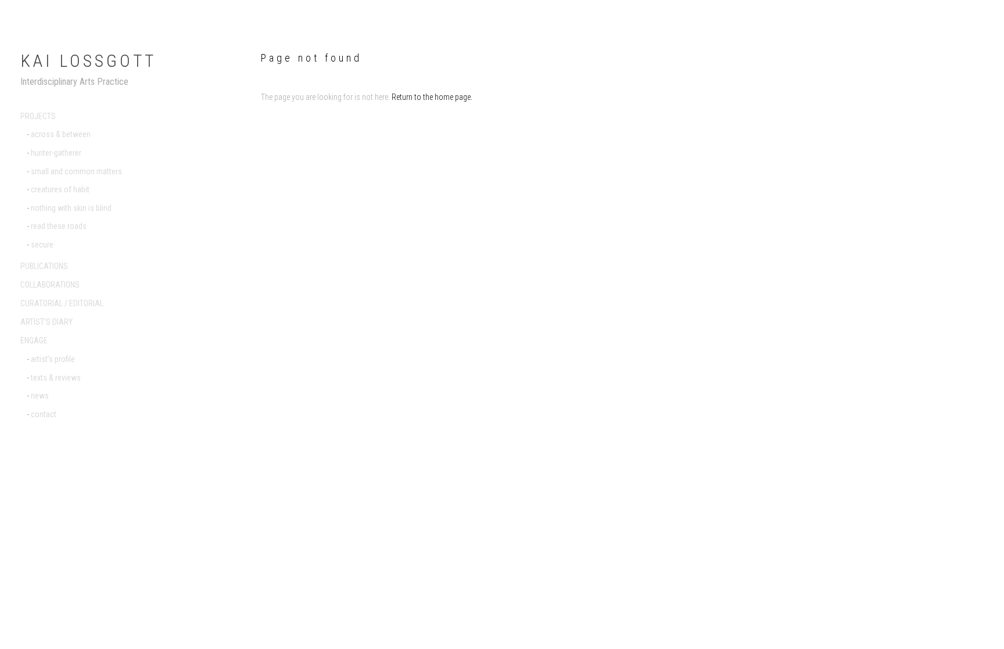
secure (42, 244)
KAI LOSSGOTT (88, 61)
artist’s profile (53, 359)
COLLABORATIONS (50, 284)
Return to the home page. (432, 97)
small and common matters (76, 171)
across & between (61, 134)
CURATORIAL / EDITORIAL (61, 303)
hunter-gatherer (56, 152)
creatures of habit (60, 189)
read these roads (59, 226)
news (40, 395)
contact (43, 414)
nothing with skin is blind (71, 208)
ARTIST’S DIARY (46, 322)
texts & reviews (56, 377)
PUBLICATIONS (44, 266)
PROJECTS (38, 116)
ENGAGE (34, 340)
